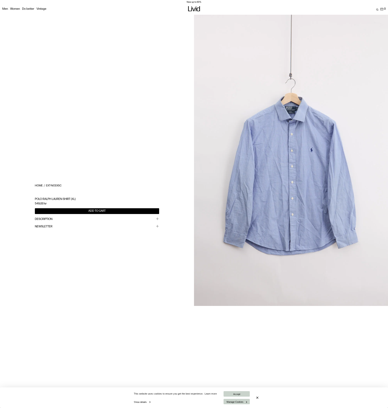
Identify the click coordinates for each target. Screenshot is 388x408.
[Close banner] (257, 398)
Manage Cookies (235, 402)
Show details (140, 402)
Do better (28, 8)
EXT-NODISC (54, 185)
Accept (236, 394)
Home (39, 185)
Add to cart (97, 210)
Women (15, 8)
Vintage (41, 8)
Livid (194, 9)
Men (5, 8)
